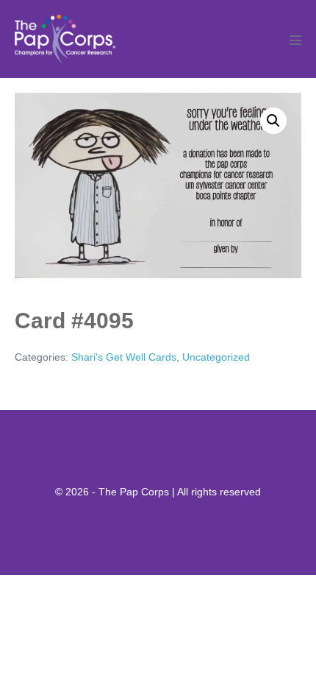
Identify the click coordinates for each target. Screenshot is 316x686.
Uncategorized (216, 357)
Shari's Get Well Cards (123, 357)
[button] (273, 120)
